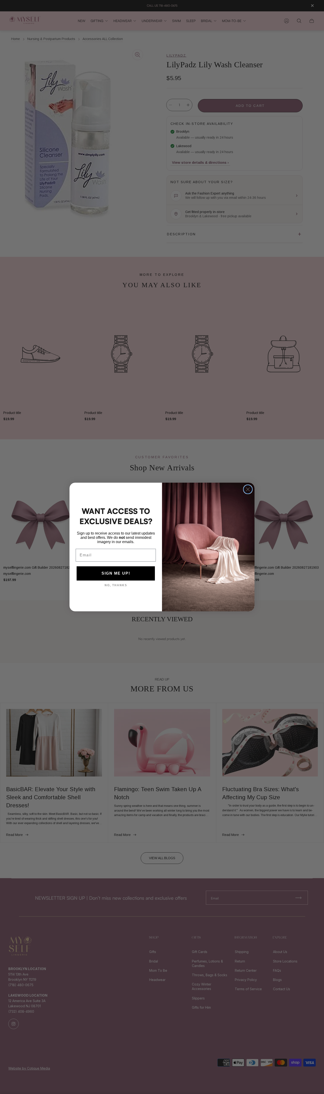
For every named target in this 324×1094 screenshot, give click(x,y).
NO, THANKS (116, 585)
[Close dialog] (248, 489)
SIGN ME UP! (116, 573)
